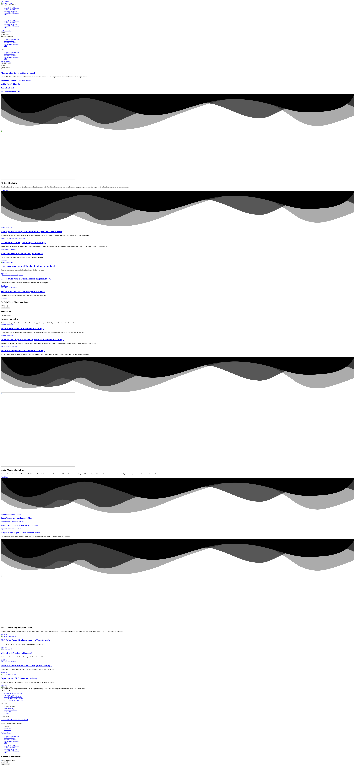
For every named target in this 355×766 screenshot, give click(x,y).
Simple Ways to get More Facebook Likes (16, 518)
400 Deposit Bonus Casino (11, 92)
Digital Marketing (9, 9)
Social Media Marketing (11, 13)
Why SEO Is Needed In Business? (16, 653)
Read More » (4, 260)
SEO (5, 14)
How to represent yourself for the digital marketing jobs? (28, 266)
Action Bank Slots (7, 88)
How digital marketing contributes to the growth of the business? (31, 231)
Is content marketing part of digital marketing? (23, 242)
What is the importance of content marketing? (23, 350)
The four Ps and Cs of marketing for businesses (23, 291)
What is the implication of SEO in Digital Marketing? (26, 665)
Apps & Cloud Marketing (11, 8)
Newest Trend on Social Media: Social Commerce (19, 525)
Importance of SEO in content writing (19, 678)
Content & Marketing (10, 11)
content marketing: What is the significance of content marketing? (32, 339)
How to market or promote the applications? (22, 253)
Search (3, 34)
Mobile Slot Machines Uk (10, 84)
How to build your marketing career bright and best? (26, 279)
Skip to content (5, 1)
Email (3, 306)
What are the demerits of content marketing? (22, 328)
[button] (177, 18)
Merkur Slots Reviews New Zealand (18, 73)
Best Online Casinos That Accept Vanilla (16, 80)
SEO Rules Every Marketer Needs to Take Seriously (25, 640)
